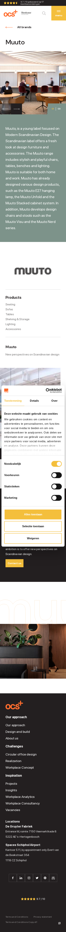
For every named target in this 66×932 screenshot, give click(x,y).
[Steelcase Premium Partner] (26, 13)
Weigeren (33, 538)
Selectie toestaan (33, 526)
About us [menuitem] (12, 738)
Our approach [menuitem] (16, 717)
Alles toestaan (33, 514)
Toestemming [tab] (13, 400)
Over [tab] (54, 400)
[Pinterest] (45, 878)
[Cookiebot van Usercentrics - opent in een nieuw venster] (46, 390)
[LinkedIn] (21, 878)
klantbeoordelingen (32, 3)
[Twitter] (37, 878)
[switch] (56, 475)
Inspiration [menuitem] (14, 775)
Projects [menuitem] (11, 783)
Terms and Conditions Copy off (21, 922)
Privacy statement (43, 917)
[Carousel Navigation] (11, 108)
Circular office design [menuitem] (21, 754)
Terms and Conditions (17, 917)
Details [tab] (34, 400)
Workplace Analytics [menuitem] (20, 797)
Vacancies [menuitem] (13, 810)
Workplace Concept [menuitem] (20, 767)
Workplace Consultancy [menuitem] (23, 803)
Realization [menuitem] (13, 761)
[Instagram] (29, 878)
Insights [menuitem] (11, 790)
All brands (24, 27)
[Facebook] (13, 878)
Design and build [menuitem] (18, 732)
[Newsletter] (53, 878)
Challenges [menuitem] (14, 746)
